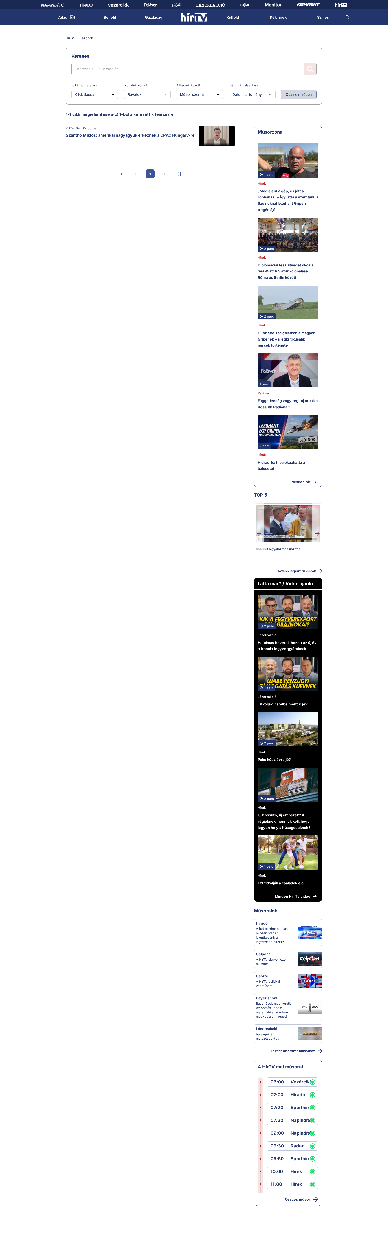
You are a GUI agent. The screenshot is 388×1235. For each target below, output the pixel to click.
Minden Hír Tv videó (292, 896)
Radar (297, 1146)
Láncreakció (267, 635)
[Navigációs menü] (40, 17)
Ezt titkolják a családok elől (281, 883)
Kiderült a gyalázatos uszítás (278, 549)
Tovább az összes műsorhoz (293, 1051)
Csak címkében (299, 94)
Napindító (301, 1120)
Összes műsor (297, 1199)
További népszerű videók (296, 571)
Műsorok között (188, 85)
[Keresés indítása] (310, 69)
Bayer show (266, 998)
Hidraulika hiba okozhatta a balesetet (281, 465)
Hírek (262, 183)
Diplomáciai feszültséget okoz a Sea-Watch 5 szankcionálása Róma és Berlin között (285, 271)
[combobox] (91, 94)
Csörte (262, 976)
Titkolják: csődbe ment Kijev (283, 704)
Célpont (263, 954)
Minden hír (300, 482)
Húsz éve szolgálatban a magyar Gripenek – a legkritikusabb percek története (286, 339)
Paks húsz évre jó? (274, 759)
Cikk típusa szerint (85, 85)
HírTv (70, 38)
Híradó (262, 923)
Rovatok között (136, 85)
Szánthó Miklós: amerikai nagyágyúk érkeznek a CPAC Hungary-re (130, 135)
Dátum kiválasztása (243, 85)
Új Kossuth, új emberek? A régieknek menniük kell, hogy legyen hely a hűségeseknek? (284, 821)
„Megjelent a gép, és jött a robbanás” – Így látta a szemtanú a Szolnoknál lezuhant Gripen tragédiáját (288, 200)
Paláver (263, 393)
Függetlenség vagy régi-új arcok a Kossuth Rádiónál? (288, 403)
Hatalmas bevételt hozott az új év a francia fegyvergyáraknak (287, 645)
